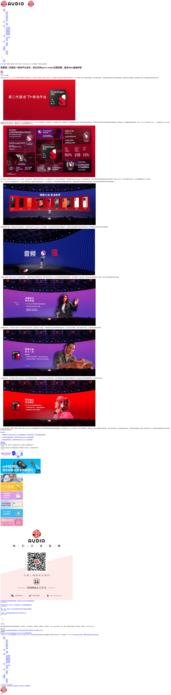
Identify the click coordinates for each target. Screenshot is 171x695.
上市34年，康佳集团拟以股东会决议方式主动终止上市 (13, 612)
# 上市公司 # (3, 685)
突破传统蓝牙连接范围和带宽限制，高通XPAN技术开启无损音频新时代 (17, 600)
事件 (7, 14)
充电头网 (13, 633)
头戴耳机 (8, 34)
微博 (7, 51)
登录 (4, 61)
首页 (4, 9)
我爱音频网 (13, 634)
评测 (4, 21)
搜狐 (11, 630)
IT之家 (8, 633)
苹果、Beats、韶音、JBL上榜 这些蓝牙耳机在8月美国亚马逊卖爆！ (16, 608)
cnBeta (5, 633)
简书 (32, 630)
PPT (7, 45)
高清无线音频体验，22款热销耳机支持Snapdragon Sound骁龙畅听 (17, 439)
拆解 (4, 26)
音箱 (7, 24)
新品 (7, 12)
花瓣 (30, 630)
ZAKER (41, 630)
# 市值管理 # (10, 685)
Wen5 (2, 74)
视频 (4, 48)
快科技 (2, 633)
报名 (7, 42)
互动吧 (23, 630)
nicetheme (25, 634)
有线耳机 (8, 30)
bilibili (6, 630)
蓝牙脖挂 (8, 28)
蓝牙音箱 (8, 33)
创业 (7, 16)
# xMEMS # (21, 685)
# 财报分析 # (16, 685)
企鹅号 (27, 630)
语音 (7, 38)
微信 (7, 52)
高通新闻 (3, 442)
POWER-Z (17, 633)
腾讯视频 (15, 630)
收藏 (4, 443)
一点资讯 (19, 630)
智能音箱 (8, 31)
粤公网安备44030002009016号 (92, 634)
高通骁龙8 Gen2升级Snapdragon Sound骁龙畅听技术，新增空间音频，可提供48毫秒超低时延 (23, 434)
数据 (7, 17)
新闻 (4, 10)
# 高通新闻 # (27, 685)
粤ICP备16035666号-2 (79, 634)
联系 (4, 49)
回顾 (7, 44)
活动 (4, 41)
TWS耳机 (8, 27)
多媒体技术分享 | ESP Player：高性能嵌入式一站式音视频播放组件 (16, 604)
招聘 (7, 20)
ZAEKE (22, 633)
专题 (4, 47)
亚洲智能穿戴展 (28, 633)
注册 (4, 60)
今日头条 (3, 630)
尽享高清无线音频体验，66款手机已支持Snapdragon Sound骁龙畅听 (18, 437)
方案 (4, 35)
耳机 (7, 23)
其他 (7, 40)
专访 (7, 13)
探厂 (7, 19)
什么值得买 (36, 630)
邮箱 (7, 54)
